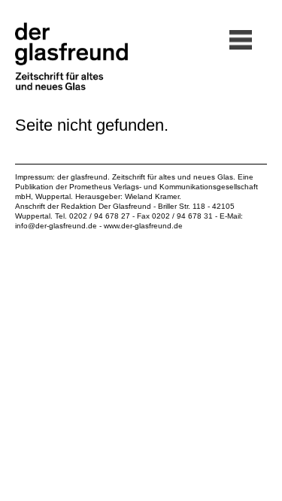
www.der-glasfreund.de (143, 226)
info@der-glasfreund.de (56, 226)
